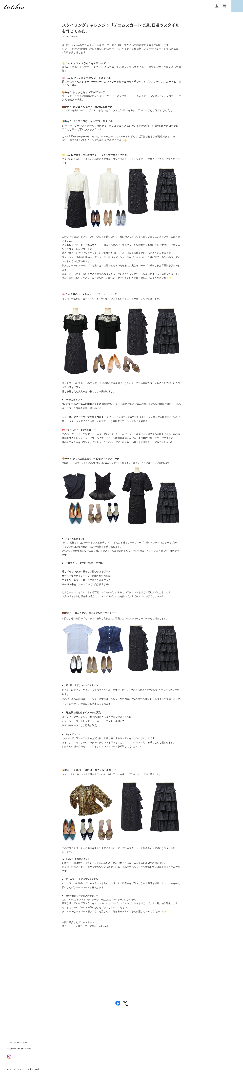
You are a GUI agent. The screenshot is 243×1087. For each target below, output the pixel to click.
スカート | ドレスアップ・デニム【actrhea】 (85, 926)
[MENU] (237, 6)
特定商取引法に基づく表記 (19, 1048)
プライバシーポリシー (17, 1042)
